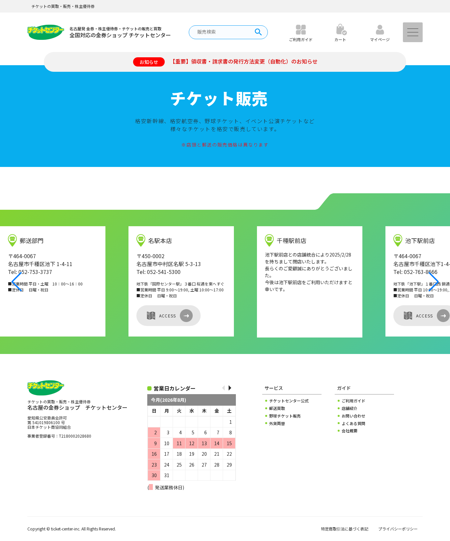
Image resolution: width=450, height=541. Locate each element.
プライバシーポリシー (398, 529)
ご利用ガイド (353, 400)
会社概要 (349, 430)
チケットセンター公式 (289, 400)
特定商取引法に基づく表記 (344, 529)
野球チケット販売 (285, 416)
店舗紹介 (349, 408)
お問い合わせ (353, 416)
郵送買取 (277, 408)
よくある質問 (353, 423)
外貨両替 (277, 423)
